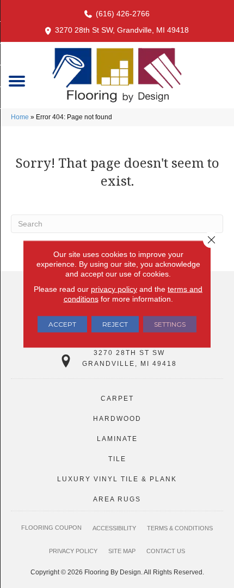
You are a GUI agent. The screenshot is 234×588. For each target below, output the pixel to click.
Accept (62, 324)
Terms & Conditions (180, 528)
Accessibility (114, 528)
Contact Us (165, 551)
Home (20, 117)
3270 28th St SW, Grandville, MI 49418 (122, 30)
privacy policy (114, 289)
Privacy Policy (73, 551)
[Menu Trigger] (17, 80)
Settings (170, 324)
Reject (115, 324)
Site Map (122, 551)
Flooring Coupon (51, 527)
